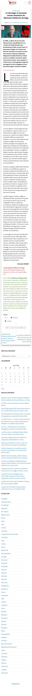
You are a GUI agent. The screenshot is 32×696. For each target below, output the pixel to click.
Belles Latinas (5, 515)
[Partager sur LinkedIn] (22, 327)
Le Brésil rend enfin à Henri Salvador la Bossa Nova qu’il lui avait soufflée (15, 483)
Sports (3, 650)
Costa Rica (4, 537)
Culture (14, 10)
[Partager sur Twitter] (13, 327)
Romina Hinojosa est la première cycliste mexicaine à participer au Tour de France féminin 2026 (14, 450)
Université (4, 666)
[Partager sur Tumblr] (25, 327)
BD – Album (4, 512)
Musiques (4, 615)
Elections (4, 570)
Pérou (3, 631)
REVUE (10, 689)
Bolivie (3, 518)
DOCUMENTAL (25, 689)
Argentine (4, 508)
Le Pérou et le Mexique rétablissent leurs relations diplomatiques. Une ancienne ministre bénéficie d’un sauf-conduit (16, 463)
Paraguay (4, 628)
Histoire (3, 602)
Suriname (4, 653)
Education (4, 563)
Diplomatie (4, 550)
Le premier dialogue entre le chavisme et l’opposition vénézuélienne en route (13, 439)
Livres (18, 10)
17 (2, 379)
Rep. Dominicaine (6, 644)
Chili (2, 524)
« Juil (2, 389)
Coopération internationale (9, 534)
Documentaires (6, 553)
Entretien (4, 576)
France (3, 592)
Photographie (5, 634)
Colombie (4, 531)
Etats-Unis (4, 582)
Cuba (2, 541)
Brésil (3, 521)
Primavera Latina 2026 (16, 690)
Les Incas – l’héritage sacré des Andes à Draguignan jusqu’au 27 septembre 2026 (13, 428)
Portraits (4, 641)
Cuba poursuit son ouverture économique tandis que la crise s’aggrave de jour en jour (14, 470)
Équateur (4, 579)
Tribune (3, 663)
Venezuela (4, 673)
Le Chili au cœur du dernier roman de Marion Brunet (15, 404)
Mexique (3, 612)
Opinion (3, 621)
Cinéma (3, 528)
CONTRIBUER (26, 690)
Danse (3, 547)
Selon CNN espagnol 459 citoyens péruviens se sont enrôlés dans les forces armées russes (15, 410)
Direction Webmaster (22, 22)
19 (10, 379)
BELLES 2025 (5, 690)
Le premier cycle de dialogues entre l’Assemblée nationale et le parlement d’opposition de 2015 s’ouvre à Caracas (13, 476)
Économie (4, 560)
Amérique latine (6, 502)
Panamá (3, 624)
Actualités (4, 499)
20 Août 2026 (16, 691)
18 (6, 379)
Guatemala (4, 595)
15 (24, 376)
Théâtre (3, 660)
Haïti (2, 599)
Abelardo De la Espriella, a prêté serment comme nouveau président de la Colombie (14, 457)
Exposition (4, 589)
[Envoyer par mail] (16, 327)
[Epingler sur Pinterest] (19, 327)
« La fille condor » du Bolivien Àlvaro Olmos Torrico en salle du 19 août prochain (14, 433)
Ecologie (3, 557)
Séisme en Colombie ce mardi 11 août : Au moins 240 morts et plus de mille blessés (14, 444)
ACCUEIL (5, 689)
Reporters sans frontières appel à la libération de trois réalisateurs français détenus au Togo (15, 399)
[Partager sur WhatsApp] (7, 327)
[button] (26, 3)
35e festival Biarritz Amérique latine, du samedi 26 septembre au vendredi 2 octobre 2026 (15, 415)
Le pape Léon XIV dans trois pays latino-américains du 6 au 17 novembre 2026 (13, 488)
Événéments (5, 586)
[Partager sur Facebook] (10, 327)
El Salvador (4, 566)
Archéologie (5, 505)
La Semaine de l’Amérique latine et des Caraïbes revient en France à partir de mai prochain (8, 338)
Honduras (4, 605)
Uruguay (4, 670)
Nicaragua (4, 618)
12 (10, 376)
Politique (4, 637)
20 (15, 379)
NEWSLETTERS (16, 689)
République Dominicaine (8, 647)
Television (4, 657)
